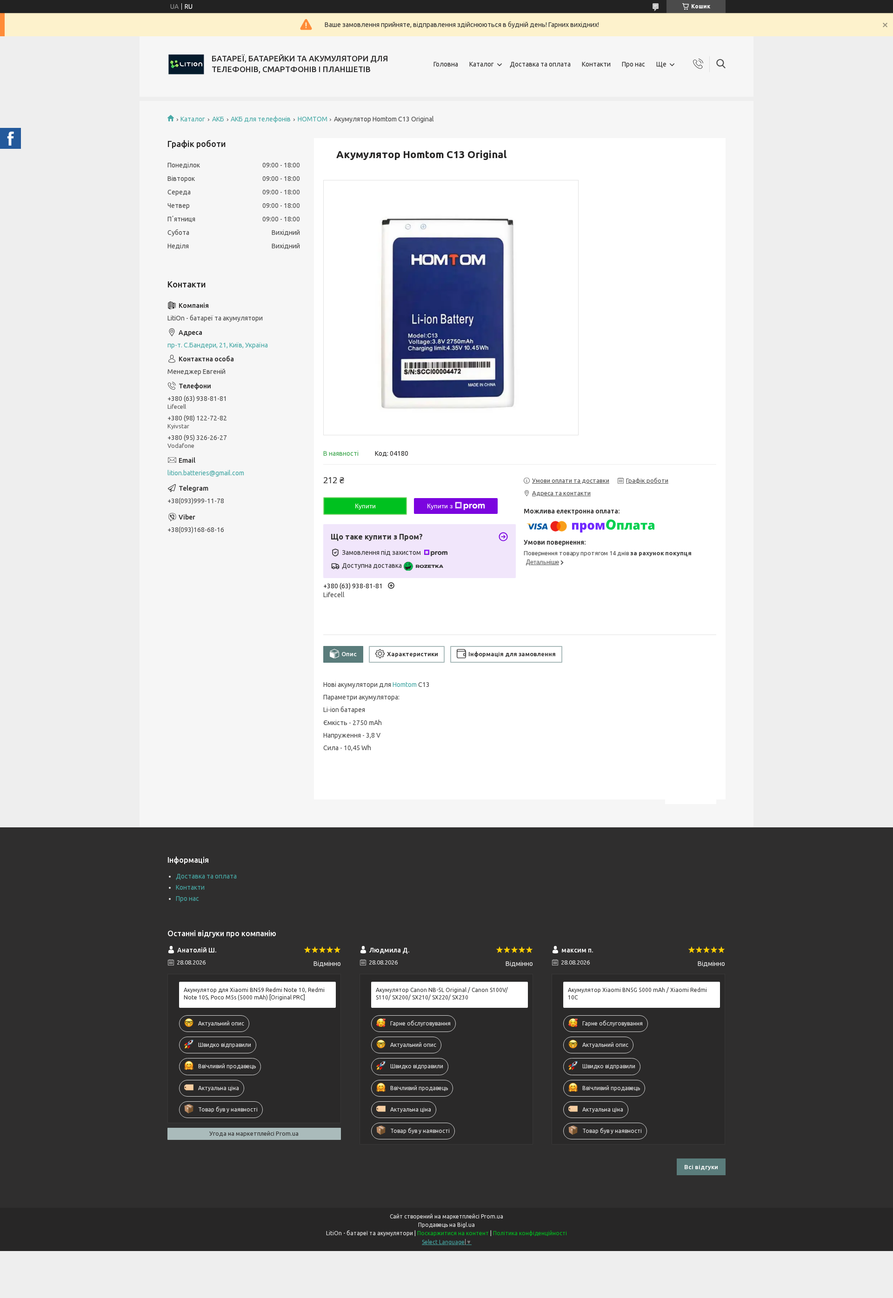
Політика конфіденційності (530, 1233)
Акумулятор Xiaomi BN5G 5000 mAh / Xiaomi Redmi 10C (637, 993)
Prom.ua (492, 1216)
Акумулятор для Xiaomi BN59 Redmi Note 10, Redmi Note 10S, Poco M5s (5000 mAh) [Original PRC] (254, 993)
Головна (445, 64)
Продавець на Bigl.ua (446, 1225)
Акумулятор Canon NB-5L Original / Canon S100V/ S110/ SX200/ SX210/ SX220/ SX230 (442, 993)
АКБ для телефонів (261, 119)
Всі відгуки (701, 1167)
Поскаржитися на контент (453, 1233)
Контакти (596, 64)
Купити (365, 506)
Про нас (633, 64)
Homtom (405, 684)
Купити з (440, 506)
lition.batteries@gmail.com (205, 473)
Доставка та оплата (540, 64)
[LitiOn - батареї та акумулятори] (186, 64)
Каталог (481, 64)
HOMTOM (312, 119)
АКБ (218, 119)
